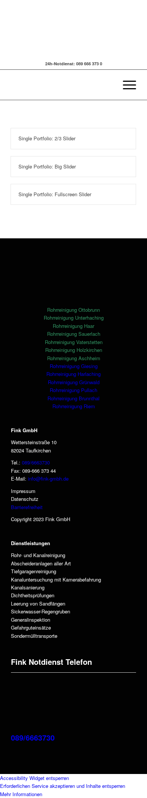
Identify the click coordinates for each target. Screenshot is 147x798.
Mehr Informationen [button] (21, 794)
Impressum (23, 490)
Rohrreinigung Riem (73, 406)
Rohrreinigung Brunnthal (73, 398)
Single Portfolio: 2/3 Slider (46, 138)
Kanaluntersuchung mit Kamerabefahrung (56, 579)
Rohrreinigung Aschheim (73, 358)
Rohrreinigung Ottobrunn (73, 309)
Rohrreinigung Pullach (73, 390)
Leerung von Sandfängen (38, 603)
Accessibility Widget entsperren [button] (34, 777)
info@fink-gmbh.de (48, 478)
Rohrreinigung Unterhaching (74, 317)
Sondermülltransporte (34, 635)
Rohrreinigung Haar (73, 325)
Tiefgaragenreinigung (33, 571)
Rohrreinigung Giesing (74, 366)
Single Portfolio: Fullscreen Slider (54, 194)
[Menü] (125, 85)
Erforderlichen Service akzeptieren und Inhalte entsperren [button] (62, 785)
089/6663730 (36, 462)
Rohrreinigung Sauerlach (73, 333)
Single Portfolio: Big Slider (47, 166)
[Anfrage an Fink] (56, 54)
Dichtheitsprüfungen (32, 595)
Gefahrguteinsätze (31, 627)
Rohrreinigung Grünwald (74, 382)
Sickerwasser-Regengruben (40, 611)
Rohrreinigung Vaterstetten (74, 342)
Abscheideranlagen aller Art (41, 563)
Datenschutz (24, 498)
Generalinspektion (30, 619)
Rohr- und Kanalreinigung (38, 555)
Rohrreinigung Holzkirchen (73, 349)
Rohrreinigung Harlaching (73, 373)
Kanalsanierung (27, 587)
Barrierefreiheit (27, 507)
